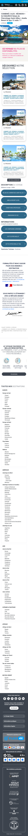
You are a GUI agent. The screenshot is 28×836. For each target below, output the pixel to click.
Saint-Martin (8, 520)
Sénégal (7, 661)
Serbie (6, 463)
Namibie (7, 643)
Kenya (6, 649)
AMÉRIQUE (5, 470)
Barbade (7, 492)
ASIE (3, 546)
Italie (6, 402)
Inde (6, 572)
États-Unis (7, 477)
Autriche (7, 412)
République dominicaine (11, 516)
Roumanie (7, 461)
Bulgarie (7, 455)
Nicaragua (7, 512)
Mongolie (7, 587)
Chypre (6, 395)
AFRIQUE (5, 624)
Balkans (5, 449)
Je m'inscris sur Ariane (8, 309)
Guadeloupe (8, 503)
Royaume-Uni (8, 437)
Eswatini (7, 639)
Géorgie (7, 596)
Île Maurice (7, 665)
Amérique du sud (7, 525)
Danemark (7, 426)
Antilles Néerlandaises (10, 489)
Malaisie (7, 558)
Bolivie (6, 530)
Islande (7, 432)
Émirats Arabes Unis (10, 679)
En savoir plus (14, 374)
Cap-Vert (7, 657)
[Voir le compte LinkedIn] (23, 698)
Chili (6, 533)
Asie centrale (6, 592)
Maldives (7, 574)
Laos (6, 556)
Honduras (7, 507)
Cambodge (7, 553)
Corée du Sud (8, 584)
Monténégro (8, 459)
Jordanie (7, 683)
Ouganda (7, 651)
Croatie (6, 457)
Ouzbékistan (8, 601)
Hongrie (7, 414)
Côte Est (8, 479)
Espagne (7, 397)
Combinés (8, 327)
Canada (7, 475)
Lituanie (7, 447)
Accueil (3, 327)
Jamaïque (7, 509)
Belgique (7, 424)
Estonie (7, 443)
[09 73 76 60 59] (26, 5)
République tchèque (10, 418)
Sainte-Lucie (8, 523)
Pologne (7, 416)
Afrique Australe (7, 635)
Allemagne (7, 411)
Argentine (7, 528)
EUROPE (4, 390)
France (6, 399)
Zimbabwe (7, 645)
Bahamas (7, 490)
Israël (6, 681)
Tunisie (7, 633)
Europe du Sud (6, 393)
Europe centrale (7, 408)
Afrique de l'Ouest (7, 655)
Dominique (7, 498)
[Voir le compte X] (8, 698)
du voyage (11, 185)
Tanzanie (7, 653)
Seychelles (7, 671)
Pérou (6, 539)
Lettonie (7, 445)
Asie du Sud (6, 568)
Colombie (7, 535)
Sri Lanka (7, 577)
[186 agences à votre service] (19, 5)
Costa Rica (7, 494)
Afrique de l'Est (7, 647)
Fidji (6, 611)
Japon (6, 586)
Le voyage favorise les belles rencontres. (14, 350)
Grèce (6, 401)
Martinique (7, 510)
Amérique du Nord (7, 473)
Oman (6, 685)
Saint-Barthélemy (9, 518)
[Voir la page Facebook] (4, 698)
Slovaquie (7, 420)
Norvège (7, 433)
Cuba (6, 496)
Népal (6, 576)
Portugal (7, 406)
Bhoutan (7, 570)
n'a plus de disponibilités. (13, 50)
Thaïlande (7, 564)
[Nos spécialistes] (16, 5)
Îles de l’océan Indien (8, 663)
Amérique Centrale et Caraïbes (11, 484)
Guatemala (8, 505)
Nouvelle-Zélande (9, 617)
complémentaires (9, 223)
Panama (7, 514)
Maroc (6, 631)
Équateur (7, 537)
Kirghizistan (8, 599)
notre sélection (13, 67)
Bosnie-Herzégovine (10, 453)
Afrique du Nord (7, 627)
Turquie (7, 688)
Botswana (7, 637)
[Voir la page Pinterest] (12, 698)
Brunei (6, 551)
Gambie (7, 659)
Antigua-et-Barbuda (10, 487)
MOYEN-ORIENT (7, 675)
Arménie (7, 594)
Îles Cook (7, 613)
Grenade (7, 501)
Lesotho (7, 641)
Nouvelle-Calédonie (10, 615)
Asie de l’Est (6, 580)
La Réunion (13, 327)
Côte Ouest (8, 480)
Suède (6, 439)
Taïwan (7, 589)
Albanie (7, 452)
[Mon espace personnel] (23, 5)
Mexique (7, 482)
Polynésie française (10, 619)
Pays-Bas (7, 435)
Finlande (7, 428)
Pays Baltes (6, 441)
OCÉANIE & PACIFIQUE (8, 607)
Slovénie (7, 464)
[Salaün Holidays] (9, 5)
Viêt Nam (7, 566)
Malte (6, 404)
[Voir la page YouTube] (16, 698)
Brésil (6, 531)
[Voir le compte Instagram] (19, 698)
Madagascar (8, 669)
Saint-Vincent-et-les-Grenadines (13, 521)
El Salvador (8, 499)
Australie (7, 609)
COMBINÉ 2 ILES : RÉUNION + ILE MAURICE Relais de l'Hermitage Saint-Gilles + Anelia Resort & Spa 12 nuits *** (14, 17)
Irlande (6, 430)
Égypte (6, 629)
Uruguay (7, 540)
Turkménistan (8, 603)
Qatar (6, 687)
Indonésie (7, 555)
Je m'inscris (14, 708)
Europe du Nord (7, 422)
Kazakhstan (8, 597)
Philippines (8, 560)
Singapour (7, 562)
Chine (6, 582)
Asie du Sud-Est (7, 549)
